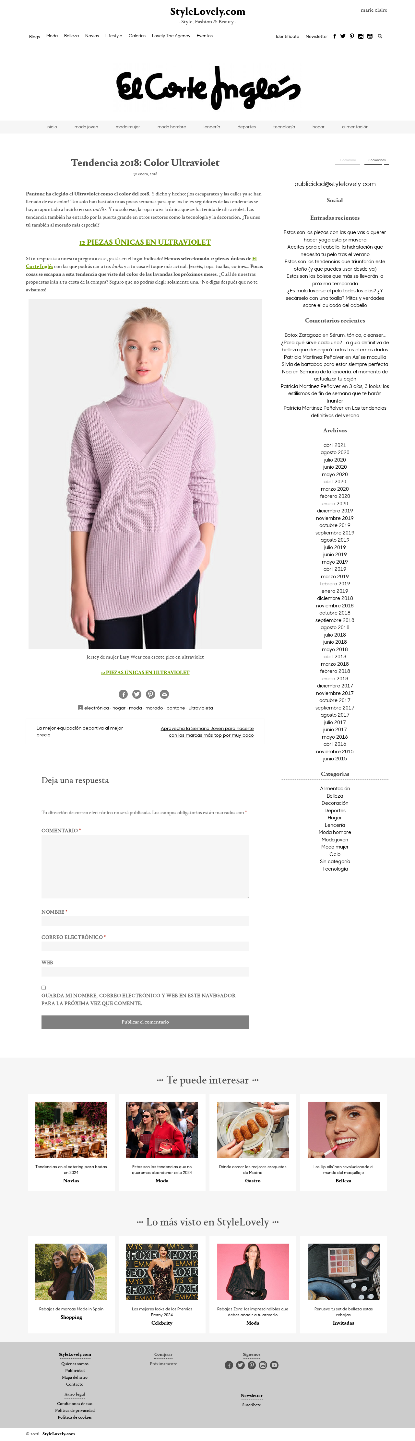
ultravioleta (201, 708)
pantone (176, 708)
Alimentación (335, 788)
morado (154, 708)
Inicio (51, 127)
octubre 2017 (334, 700)
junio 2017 (335, 729)
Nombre (54, 912)
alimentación (355, 127)
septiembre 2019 (334, 532)
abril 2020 (335, 481)
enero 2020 (335, 503)
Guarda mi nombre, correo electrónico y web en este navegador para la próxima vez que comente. (138, 999)
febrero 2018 (335, 671)
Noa (286, 371)
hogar (319, 127)
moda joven (86, 127)
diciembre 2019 (335, 510)
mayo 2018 (335, 649)
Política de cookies (75, 1417)
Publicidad (75, 1371)
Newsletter (317, 36)
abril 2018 (335, 656)
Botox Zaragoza (303, 335)
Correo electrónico (74, 937)
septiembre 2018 (334, 620)
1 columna (347, 160)
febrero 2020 (335, 496)
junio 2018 (335, 641)
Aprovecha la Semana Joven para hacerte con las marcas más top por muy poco (207, 731)
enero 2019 (335, 591)
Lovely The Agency (171, 36)
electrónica (96, 708)
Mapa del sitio (75, 1378)
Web (47, 963)
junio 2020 (335, 466)
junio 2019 (335, 554)
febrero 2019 (335, 583)
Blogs (34, 37)
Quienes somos (75, 1364)
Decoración (335, 803)
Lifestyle (113, 36)
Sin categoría (335, 861)
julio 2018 (335, 634)
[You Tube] (370, 37)
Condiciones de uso (74, 1404)
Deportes (335, 810)
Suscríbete (251, 1405)
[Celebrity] (162, 1298)
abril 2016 (335, 744)
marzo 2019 (335, 576)
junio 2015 (335, 758)
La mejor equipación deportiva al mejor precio (80, 731)
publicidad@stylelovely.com (335, 183)
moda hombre (172, 127)
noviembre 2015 (335, 751)
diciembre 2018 (335, 598)
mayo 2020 (335, 474)
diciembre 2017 (335, 685)
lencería (212, 127)
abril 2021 (335, 445)
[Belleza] (344, 1156)
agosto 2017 (335, 714)
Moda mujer (335, 846)
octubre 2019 (334, 525)
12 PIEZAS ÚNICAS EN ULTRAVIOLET (145, 243)
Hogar (335, 817)
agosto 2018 (335, 627)
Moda (52, 36)
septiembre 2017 (334, 707)
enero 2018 (335, 678)
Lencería (335, 825)
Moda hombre (335, 832)
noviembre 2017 (335, 693)
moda (135, 708)
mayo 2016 (335, 736)
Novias (92, 36)
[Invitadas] (344, 1298)
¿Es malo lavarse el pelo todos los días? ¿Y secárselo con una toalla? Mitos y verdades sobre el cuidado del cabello (335, 297)
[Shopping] (71, 1298)
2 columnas (377, 160)
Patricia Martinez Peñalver (314, 357)
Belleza (71, 36)
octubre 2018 (334, 612)
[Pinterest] (352, 37)
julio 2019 (335, 547)
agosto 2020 (335, 452)
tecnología (284, 127)
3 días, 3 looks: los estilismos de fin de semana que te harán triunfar (338, 393)
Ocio (334, 854)
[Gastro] (253, 1156)
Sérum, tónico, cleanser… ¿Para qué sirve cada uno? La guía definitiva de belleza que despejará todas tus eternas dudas (335, 342)
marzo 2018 (335, 664)
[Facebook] (334, 37)
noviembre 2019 (335, 518)
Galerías (137, 36)
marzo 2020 (335, 489)
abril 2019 (335, 569)
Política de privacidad (75, 1411)
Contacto (74, 1384)
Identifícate (287, 36)
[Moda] (162, 1156)
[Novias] (71, 1156)
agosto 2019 (335, 539)
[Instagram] (360, 37)
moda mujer (128, 127)
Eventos (205, 36)
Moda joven (335, 839)
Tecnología (335, 868)
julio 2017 (335, 722)
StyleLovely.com (207, 12)
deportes (247, 127)
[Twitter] (343, 37)
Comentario (61, 831)
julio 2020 (335, 459)
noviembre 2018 (335, 605)
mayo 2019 (335, 561)
